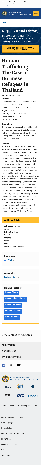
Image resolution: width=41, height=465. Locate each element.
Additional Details (12, 220)
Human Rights (11, 292)
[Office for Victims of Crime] (20, 397)
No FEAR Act (6, 439)
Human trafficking (13, 304)
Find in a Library (11, 277)
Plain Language (7, 423)
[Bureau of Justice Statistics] (20, 390)
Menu (36, 13)
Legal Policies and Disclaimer (12, 434)
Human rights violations (15, 298)
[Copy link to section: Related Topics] (20, 288)
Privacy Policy (6, 428)
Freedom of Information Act (12, 444)
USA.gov (4, 450)
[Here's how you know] (20, 4)
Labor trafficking (12, 316)
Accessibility (6, 412)
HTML (10, 260)
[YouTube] (19, 366)
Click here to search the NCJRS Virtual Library (20, 49)
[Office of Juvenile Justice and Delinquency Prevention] (8, 397)
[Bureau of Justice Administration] (8, 388)
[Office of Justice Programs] (4, 13)
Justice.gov (5, 455)
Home (4, 22)
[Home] (20, 13)
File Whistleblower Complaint (12, 417)
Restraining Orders (13, 310)
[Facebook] (4, 366)
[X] (12, 366)
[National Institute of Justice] (33, 388)
